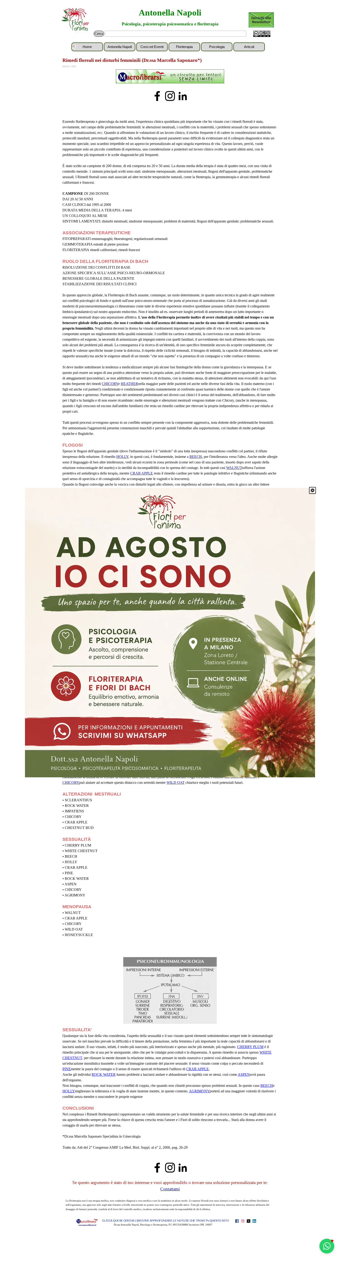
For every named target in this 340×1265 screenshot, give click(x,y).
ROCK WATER (104, 1074)
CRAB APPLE (141, 473)
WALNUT (234, 468)
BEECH (195, 457)
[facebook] (157, 96)
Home (87, 47)
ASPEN (244, 1074)
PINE (66, 1069)
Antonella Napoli (170, 12)
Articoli (249, 47)
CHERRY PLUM (250, 1047)
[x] (248, 1221)
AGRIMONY (199, 1091)
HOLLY (122, 457)
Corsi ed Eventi (152, 47)
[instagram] (170, 96)
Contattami (170, 1189)
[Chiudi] (312, 490)
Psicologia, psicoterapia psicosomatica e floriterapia (170, 23)
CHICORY (110, 384)
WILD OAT (176, 782)
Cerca (99, 34)
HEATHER (129, 384)
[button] (326, 1246)
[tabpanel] (170, 76)
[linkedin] (183, 96)
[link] (170, 632)
